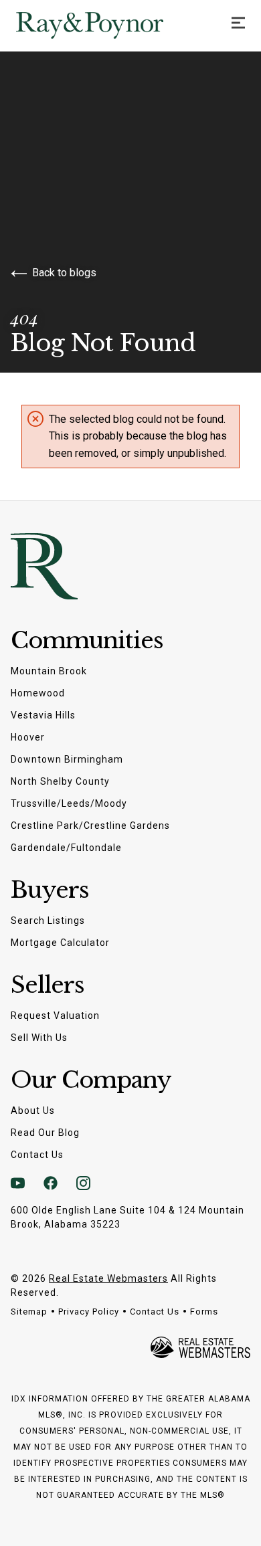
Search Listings (48, 920)
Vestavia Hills (43, 715)
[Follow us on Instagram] (83, 1183)
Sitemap (29, 1312)
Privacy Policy (88, 1312)
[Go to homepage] (103, 25)
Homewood (38, 693)
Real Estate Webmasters (108, 1278)
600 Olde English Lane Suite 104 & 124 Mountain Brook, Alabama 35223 (127, 1217)
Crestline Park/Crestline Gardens (90, 825)
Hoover (28, 737)
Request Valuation (55, 1015)
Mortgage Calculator (60, 942)
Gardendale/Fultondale (66, 847)
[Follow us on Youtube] (18, 1183)
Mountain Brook (49, 671)
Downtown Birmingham (67, 759)
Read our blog (45, 1132)
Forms (204, 1312)
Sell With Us (39, 1037)
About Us (33, 1110)
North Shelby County (60, 781)
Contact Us (37, 1154)
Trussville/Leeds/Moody (69, 803)
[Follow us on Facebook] (51, 1183)
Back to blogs (64, 272)
